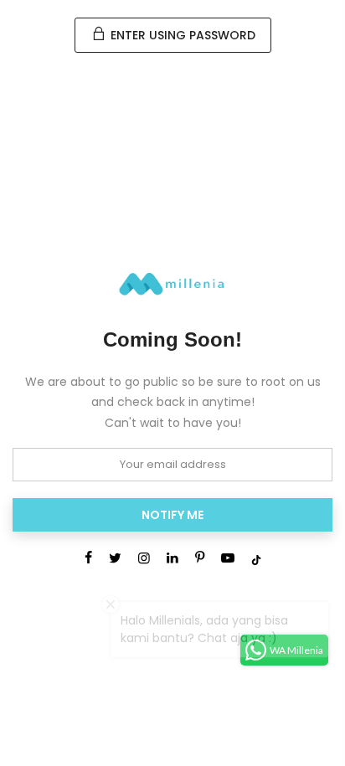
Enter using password (181, 35)
